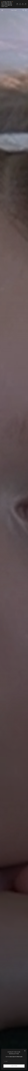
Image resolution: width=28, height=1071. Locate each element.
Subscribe (14, 1066)
